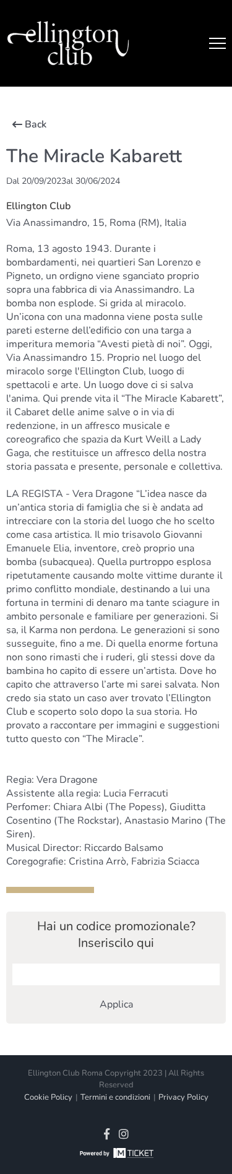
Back (35, 124)
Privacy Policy (183, 1097)
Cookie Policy (48, 1097)
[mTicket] (116, 1155)
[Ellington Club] (68, 43)
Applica (116, 1004)
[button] (217, 43)
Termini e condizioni (115, 1097)
